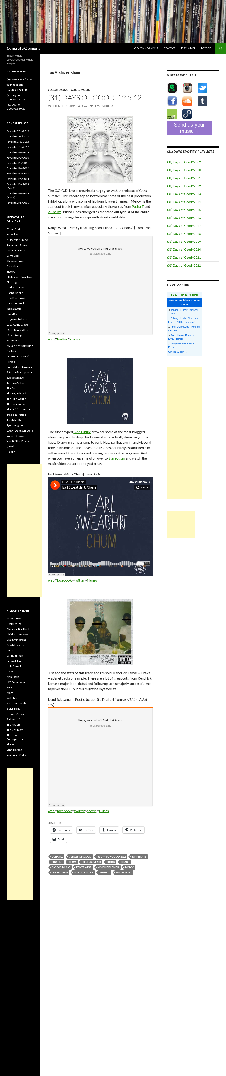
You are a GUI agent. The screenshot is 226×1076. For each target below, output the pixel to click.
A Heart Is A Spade (17, 239)
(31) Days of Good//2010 (184, 170)
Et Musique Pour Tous (19, 276)
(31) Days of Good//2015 (184, 210)
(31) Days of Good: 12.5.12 (95, 97)
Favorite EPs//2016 (18, 147)
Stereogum (117, 458)
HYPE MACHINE (184, 295)
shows (91, 811)
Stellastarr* (13, 719)
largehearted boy (17, 319)
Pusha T (138, 206)
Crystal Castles (15, 645)
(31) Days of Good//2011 (184, 178)
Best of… (207, 48)
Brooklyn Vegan (16, 250)
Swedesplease (15, 377)
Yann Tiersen (14, 749)
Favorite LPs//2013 (18, 173)
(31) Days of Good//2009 (184, 162)
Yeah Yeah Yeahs (16, 755)
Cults (10, 650)
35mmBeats (139, 856)
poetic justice (83, 872)
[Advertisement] (184, 433)
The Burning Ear (16, 404)
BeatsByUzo (14, 623)
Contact (169, 48)
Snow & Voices (15, 714)
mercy (129, 867)
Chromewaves (15, 261)
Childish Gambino (17, 634)
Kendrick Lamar (108, 867)
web (51, 339)
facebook (64, 580)
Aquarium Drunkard (18, 245)
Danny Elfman (15, 655)
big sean (57, 861)
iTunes (75, 339)
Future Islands (15, 661)
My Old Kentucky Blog (20, 345)
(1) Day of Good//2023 (19, 79)
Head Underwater (17, 298)
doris (111, 861)
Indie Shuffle (14, 308)
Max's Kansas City (17, 330)
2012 (51, 89)
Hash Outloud (15, 292)
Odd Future (82, 432)
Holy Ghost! (14, 666)
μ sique (11, 451)
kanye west (84, 867)
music (85, 89)
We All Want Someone (20, 430)
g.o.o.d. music (61, 867)
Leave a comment (106, 106)
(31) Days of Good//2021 (184, 257)
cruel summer (91, 861)
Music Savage (15, 335)
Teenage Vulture (16, 383)
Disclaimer (188, 48)
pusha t (105, 872)
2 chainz (57, 856)
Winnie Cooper (15, 436)
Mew (10, 692)
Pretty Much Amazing (19, 367)
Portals (11, 361)
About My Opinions (145, 48)
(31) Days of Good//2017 (184, 225)
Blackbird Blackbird (18, 629)
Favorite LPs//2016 (18, 202)
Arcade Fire (14, 618)
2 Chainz (54, 212)
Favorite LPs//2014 (18, 178)
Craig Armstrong (16, 639)
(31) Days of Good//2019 (184, 241)
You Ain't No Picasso (18, 441)
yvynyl (10, 446)
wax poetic (124, 872)
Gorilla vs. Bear (15, 287)
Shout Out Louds (16, 703)
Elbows (11, 271)
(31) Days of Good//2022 (184, 265)
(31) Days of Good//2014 (184, 202)
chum (72, 861)
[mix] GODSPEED (17, 90)
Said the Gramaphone (19, 372)
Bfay (84, 106)
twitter (62, 339)
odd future (60, 872)
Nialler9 (11, 351)
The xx (10, 744)
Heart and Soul (15, 303)
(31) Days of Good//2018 (184, 233)
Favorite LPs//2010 (18, 157)
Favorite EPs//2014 (18, 136)
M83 (9, 687)
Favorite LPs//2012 (18, 168)
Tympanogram (15, 425)
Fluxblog (12, 282)
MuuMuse (13, 340)
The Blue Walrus (16, 398)
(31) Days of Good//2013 (184, 194)
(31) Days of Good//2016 (184, 218)
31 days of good (67, 89)
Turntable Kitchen (17, 420)
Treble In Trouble (16, 414)
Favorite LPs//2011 (18, 163)
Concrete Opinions (23, 48)
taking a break (15, 84)
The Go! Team (15, 729)
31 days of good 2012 (112, 856)
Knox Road (13, 314)
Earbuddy (12, 266)
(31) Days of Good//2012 (184, 186)
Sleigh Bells (13, 708)
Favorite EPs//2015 (18, 141)
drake (125, 861)
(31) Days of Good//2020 (184, 249)
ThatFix (11, 388)
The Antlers (14, 724)
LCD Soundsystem (17, 682)
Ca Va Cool (13, 255)
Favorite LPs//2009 (18, 152)
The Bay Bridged (16, 393)
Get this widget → (177, 351)
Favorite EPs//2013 (18, 131)
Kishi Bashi (13, 676)
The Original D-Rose (18, 409)
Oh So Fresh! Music (18, 356)
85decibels (13, 234)
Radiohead (13, 698)
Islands (11, 671)
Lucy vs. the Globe (17, 324)
